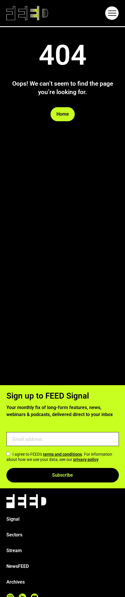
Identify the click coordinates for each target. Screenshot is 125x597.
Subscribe (62, 475)
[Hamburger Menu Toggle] (112, 13)
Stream (14, 550)
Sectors (14, 535)
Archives (15, 582)
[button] (112, 13)
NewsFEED (17, 566)
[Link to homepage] (27, 13)
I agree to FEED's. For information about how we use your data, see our (59, 457)
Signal (12, 519)
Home (62, 114)
